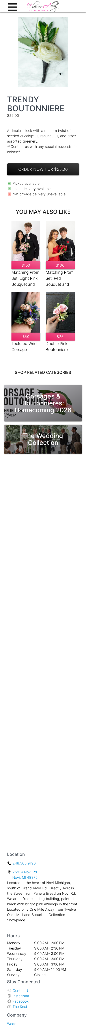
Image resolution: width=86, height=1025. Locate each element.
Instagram (21, 996)
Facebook (20, 1001)
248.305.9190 (24, 863)
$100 (26, 265)
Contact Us (22, 990)
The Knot (20, 1006)
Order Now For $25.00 (43, 169)
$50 (26, 336)
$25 (60, 336)
